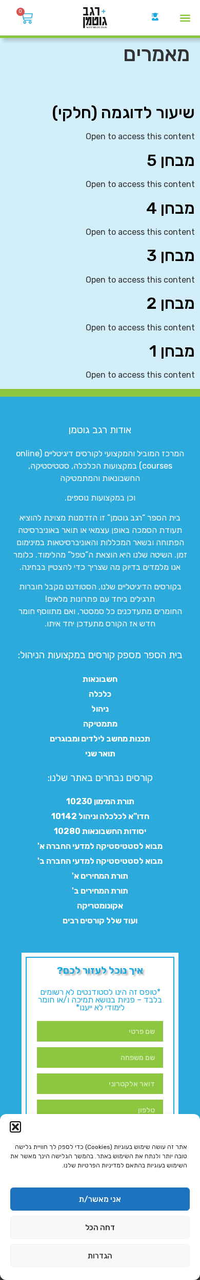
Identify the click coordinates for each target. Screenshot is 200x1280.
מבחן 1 (172, 351)
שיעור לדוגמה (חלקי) (123, 112)
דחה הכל (100, 1227)
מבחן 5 (171, 160)
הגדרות (100, 1255)
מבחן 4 (170, 208)
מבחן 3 (171, 255)
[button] (15, 1127)
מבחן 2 (171, 303)
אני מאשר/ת (100, 1199)
